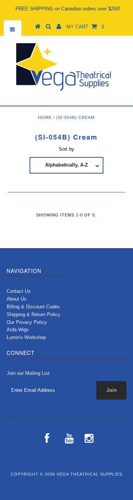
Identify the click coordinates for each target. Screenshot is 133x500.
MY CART (85, 27)
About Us (17, 299)
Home (45, 117)
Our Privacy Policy (27, 322)
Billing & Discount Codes (33, 306)
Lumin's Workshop (26, 337)
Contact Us (19, 291)
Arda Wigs (18, 329)
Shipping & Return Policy (33, 314)
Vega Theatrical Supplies (89, 474)
